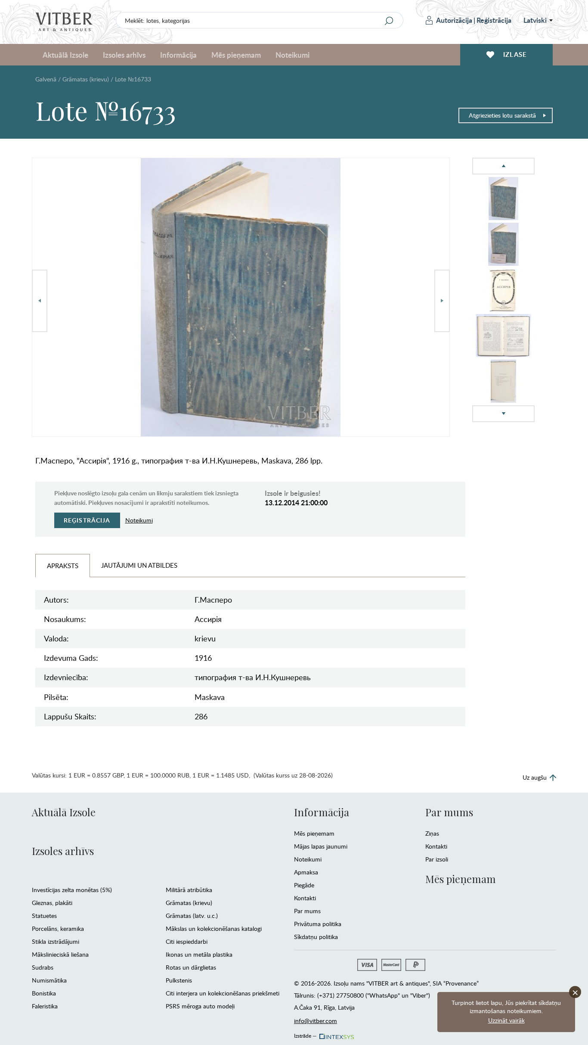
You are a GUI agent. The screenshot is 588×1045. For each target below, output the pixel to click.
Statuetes (44, 915)
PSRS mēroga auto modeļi (200, 1006)
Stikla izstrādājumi (55, 941)
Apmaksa (306, 872)
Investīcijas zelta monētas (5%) (72, 890)
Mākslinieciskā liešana (60, 954)
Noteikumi (292, 55)
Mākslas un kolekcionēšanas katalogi (214, 928)
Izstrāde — (305, 1034)
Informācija (321, 812)
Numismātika (49, 980)
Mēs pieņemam (314, 833)
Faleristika (45, 1006)
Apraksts (62, 565)
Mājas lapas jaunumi (320, 846)
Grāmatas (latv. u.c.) (192, 915)
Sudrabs (42, 967)
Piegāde (304, 885)
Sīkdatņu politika (316, 937)
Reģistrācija (494, 20)
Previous (39, 301)
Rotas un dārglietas (191, 967)
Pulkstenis (179, 980)
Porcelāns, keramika (58, 928)
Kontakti (305, 898)
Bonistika (44, 993)
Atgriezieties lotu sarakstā (502, 115)
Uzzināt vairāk (506, 1020)
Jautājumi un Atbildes (139, 565)
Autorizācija (454, 20)
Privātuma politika (317, 924)
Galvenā (45, 79)
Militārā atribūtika (189, 890)
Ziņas (432, 833)
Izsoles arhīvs (63, 851)
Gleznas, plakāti (52, 903)
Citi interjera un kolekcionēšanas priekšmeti (222, 993)
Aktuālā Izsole (64, 812)
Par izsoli (436, 859)
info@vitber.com (315, 1021)
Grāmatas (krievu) (85, 79)
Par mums (307, 911)
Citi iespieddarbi (186, 941)
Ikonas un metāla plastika (199, 954)
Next (442, 301)
